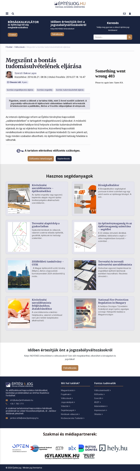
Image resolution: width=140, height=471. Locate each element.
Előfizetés (98, 394)
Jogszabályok (67, 402)
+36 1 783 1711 (17, 404)
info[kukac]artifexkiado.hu (21, 400)
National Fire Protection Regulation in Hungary (113, 301)
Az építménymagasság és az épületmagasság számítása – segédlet (115, 226)
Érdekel (12, 35)
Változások (19, 47)
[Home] (70, 4)
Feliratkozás (57, 34)
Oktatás (97, 414)
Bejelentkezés (64, 159)
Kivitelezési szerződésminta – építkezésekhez (43, 188)
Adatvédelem (100, 406)
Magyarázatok (67, 390)
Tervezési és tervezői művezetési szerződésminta (115, 263)
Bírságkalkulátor (108, 185)
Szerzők (98, 398)
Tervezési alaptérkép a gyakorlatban (45, 225)
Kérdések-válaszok (69, 414)
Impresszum (100, 410)
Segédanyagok (67, 410)
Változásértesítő (101, 390)
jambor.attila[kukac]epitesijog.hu (24, 418)
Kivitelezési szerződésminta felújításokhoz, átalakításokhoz (42, 304)
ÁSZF (96, 402)
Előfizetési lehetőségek (40, 158)
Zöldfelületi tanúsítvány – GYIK (48, 263)
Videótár (65, 406)
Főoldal (9, 47)
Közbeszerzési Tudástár (72, 418)
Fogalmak (65, 394)
